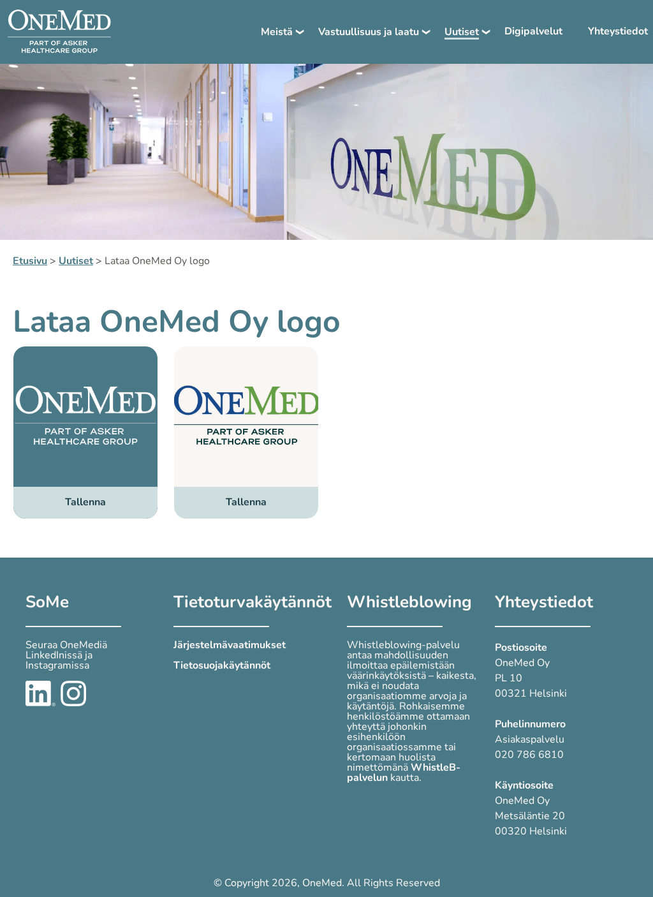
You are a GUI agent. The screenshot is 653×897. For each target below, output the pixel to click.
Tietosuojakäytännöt (221, 665)
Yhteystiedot (618, 31)
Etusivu (30, 261)
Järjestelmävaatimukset (229, 645)
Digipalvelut (533, 31)
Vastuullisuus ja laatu (368, 32)
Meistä (277, 32)
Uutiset (461, 32)
